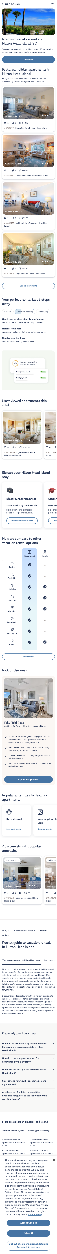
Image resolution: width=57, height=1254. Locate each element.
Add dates (28, 59)
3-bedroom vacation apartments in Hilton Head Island (13, 1153)
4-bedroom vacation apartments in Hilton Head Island (41, 1153)
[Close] (54, 1160)
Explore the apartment (28, 779)
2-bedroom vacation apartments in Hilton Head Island (41, 1142)
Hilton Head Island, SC (26, 930)
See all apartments (28, 286)
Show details (28, 656)
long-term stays (16, 52)
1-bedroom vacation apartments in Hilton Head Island (13, 1142)
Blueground (7, 930)
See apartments (13, 829)
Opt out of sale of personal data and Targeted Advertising (28, 1245)
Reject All (28, 1233)
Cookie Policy (35, 1214)
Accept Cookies (28, 1222)
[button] (52, 4)
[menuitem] (21, 962)
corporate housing (36, 52)
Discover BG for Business (22, 520)
